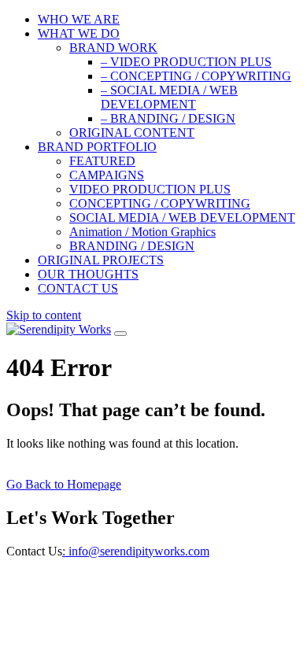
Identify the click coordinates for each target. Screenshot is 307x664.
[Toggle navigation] (120, 333)
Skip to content (43, 315)
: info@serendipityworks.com (135, 551)
